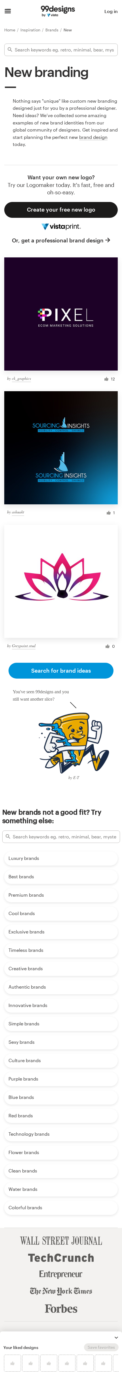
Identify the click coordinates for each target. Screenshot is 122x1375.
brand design (93, 137)
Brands (52, 29)
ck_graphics (21, 378)
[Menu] (7, 11)
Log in (111, 11)
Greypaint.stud (23, 645)
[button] (116, 1337)
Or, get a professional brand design (58, 240)
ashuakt (18, 512)
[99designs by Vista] (57, 11)
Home (10, 29)
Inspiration (30, 29)
